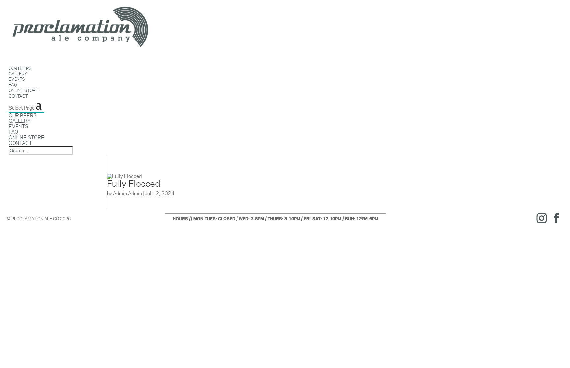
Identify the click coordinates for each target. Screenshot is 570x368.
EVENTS (18, 126)
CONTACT (18, 96)
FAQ (13, 131)
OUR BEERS (23, 115)
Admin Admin (127, 193)
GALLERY (20, 120)
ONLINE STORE (26, 137)
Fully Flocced (133, 183)
